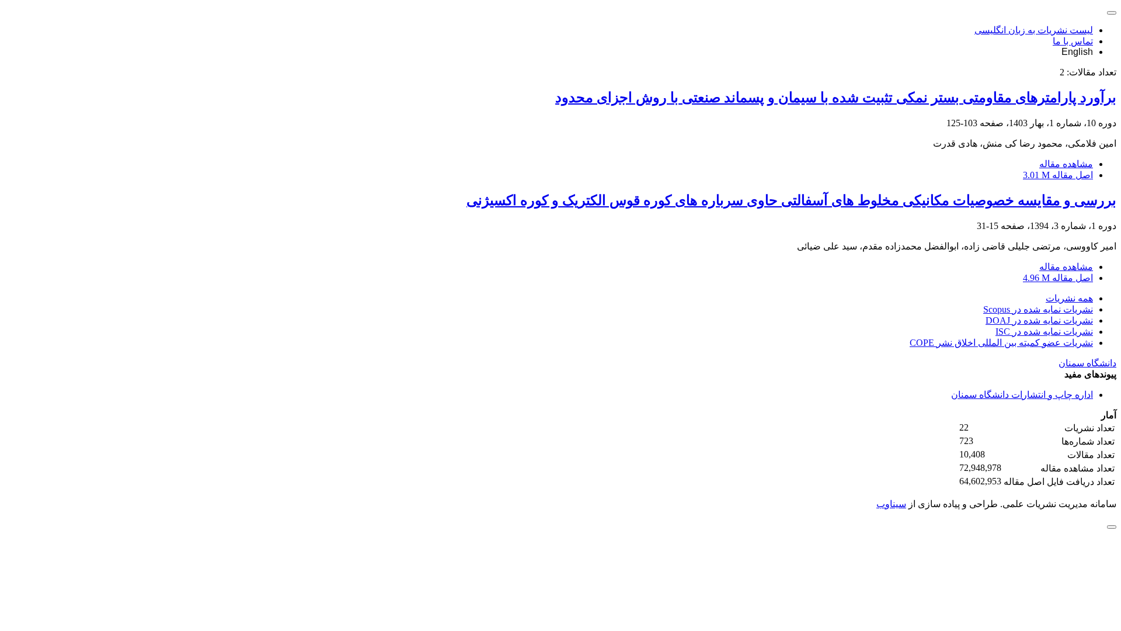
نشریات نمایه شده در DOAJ (1039, 320)
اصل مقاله (1058, 175)
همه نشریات (1069, 298)
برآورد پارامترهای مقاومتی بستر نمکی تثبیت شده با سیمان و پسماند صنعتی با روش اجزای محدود (835, 97)
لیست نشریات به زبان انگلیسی (1033, 30)
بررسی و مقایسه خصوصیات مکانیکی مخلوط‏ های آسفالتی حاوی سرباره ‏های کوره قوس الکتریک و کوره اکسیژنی (791, 200)
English (1077, 52)
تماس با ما (1073, 41)
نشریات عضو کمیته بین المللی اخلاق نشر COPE (1001, 343)
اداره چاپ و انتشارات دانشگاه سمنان (1022, 395)
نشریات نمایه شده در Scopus (1038, 309)
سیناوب (891, 504)
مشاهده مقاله (1066, 164)
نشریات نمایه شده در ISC (1044, 332)
